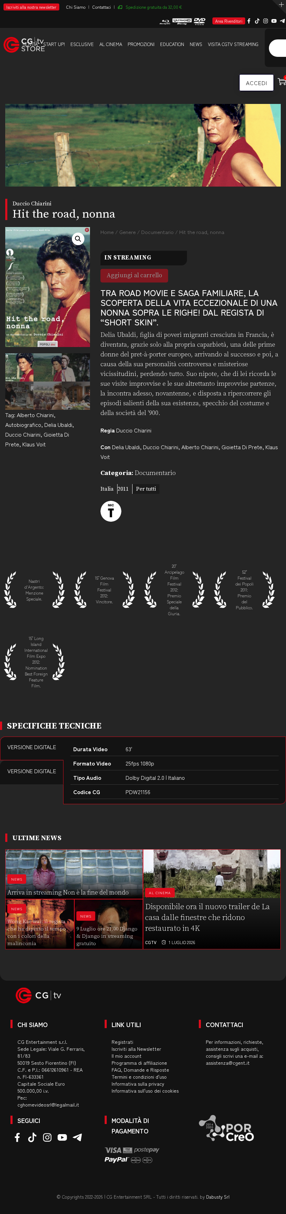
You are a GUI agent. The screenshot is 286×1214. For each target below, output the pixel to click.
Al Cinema (160, 892)
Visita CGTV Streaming (233, 44)
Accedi (256, 82)
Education (172, 44)
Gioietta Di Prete (241, 447)
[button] (78, 239)
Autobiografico (23, 424)
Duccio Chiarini (22, 434)
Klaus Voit (34, 444)
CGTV (151, 942)
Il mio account (127, 1055)
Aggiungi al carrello (134, 275)
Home (107, 231)
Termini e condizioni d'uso (139, 1076)
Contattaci (101, 7)
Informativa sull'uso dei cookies (145, 1090)
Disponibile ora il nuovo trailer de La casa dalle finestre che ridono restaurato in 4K (207, 917)
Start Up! (54, 44)
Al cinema (110, 44)
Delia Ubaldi (58, 424)
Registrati (122, 1041)
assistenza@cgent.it (228, 1062)
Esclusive (82, 44)
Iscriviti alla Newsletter (136, 1048)
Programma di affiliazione (139, 1062)
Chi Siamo (75, 7)
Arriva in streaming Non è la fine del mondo (68, 893)
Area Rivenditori (228, 21)
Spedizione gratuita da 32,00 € (154, 7)
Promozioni (141, 44)
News (196, 44)
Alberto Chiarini (35, 414)
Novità (30, 44)
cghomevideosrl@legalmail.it (48, 1104)
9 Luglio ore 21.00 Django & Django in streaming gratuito (106, 936)
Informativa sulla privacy (138, 1083)
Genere (127, 231)
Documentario (157, 231)
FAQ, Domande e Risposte (140, 1069)
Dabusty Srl (217, 1196)
